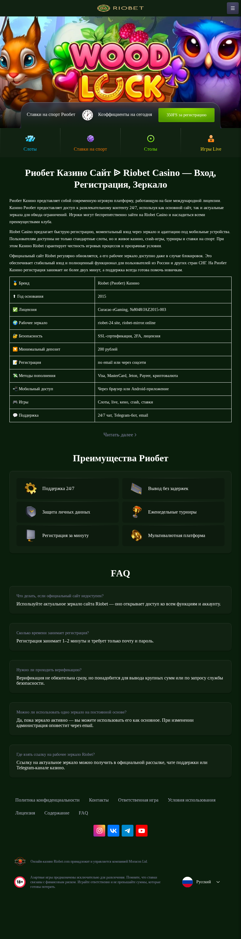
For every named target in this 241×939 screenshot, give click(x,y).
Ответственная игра (155, 825)
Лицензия (92, 838)
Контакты (111, 825)
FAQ (157, 838)
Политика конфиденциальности (53, 825)
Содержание (128, 838)
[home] (120, 8)
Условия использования (43, 838)
